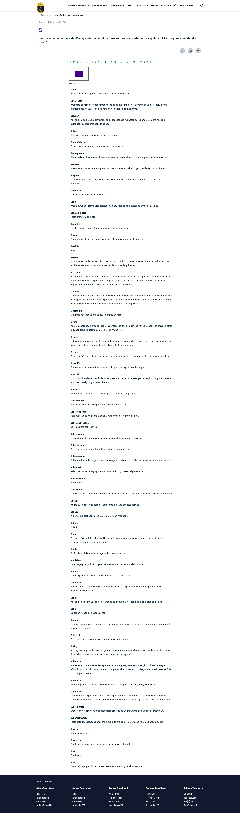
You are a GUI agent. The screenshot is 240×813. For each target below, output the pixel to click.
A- (182, 51)
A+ (190, 51)
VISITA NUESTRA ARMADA (186, 6)
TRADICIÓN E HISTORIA (121, 5)
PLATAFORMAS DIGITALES (158, 6)
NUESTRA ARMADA (77, 5)
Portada (48, 15)
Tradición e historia (62, 15)
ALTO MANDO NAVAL (98, 5)
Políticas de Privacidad (44, 781)
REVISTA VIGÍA (172, 6)
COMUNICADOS (141, 6)
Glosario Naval (78, 15)
